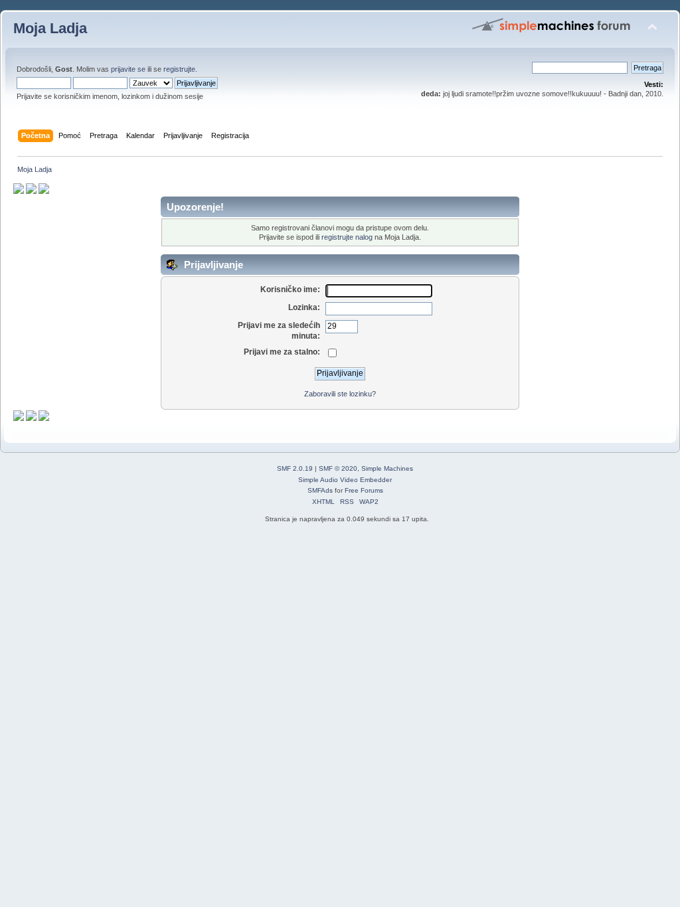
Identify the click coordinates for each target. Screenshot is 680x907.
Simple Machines (387, 468)
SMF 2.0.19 (295, 468)
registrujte (179, 69)
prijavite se (128, 69)
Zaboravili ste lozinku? (340, 394)
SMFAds (320, 490)
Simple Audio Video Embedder (345, 479)
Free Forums (364, 490)
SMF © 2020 (338, 468)
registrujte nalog (347, 237)
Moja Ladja (50, 28)
